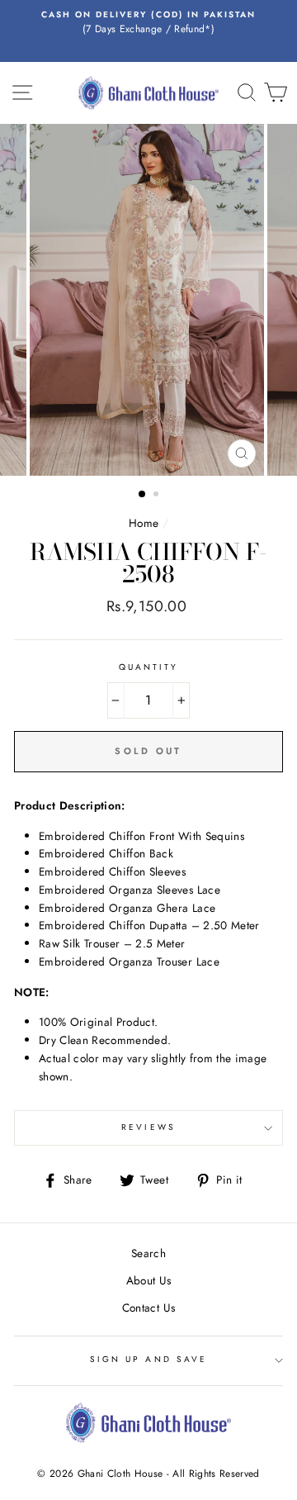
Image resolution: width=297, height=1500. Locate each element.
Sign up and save (148, 1359)
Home (143, 523)
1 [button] (143, 495)
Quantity (148, 667)
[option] (148, 23)
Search (148, 1253)
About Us (149, 1280)
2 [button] (157, 495)
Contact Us (148, 1307)
